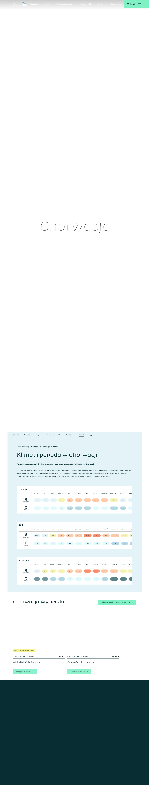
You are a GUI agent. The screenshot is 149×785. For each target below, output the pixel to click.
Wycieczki (34, 4)
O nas (100, 4)
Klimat (81, 435)
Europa (35, 447)
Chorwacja (16, 435)
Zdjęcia (39, 435)
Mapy (90, 435)
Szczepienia (70, 435)
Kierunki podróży (85, 4)
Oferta (46, 4)
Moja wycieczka (115, 4)
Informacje (50, 435)
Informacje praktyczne (64, 4)
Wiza (60, 435)
